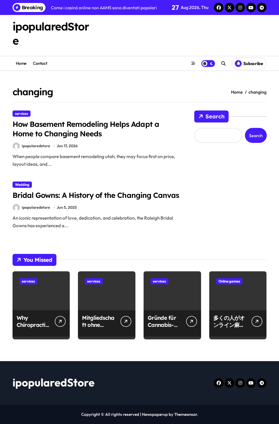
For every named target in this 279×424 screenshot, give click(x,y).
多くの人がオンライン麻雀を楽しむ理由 (229, 324)
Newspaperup (155, 414)
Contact (40, 63)
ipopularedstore (36, 145)
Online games (229, 281)
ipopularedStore (54, 382)
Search (215, 116)
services (21, 113)
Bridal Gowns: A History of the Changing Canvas (96, 195)
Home (21, 63)
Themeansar (185, 414)
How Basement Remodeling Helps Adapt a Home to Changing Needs (86, 128)
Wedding (22, 184)
